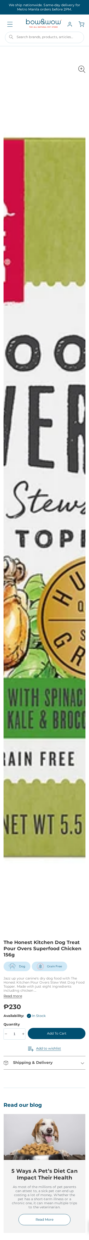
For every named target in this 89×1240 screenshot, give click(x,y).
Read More (44, 1219)
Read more (13, 996)
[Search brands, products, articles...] (11, 37)
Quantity (12, 1024)
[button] (10, 24)
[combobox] (44, 37)
